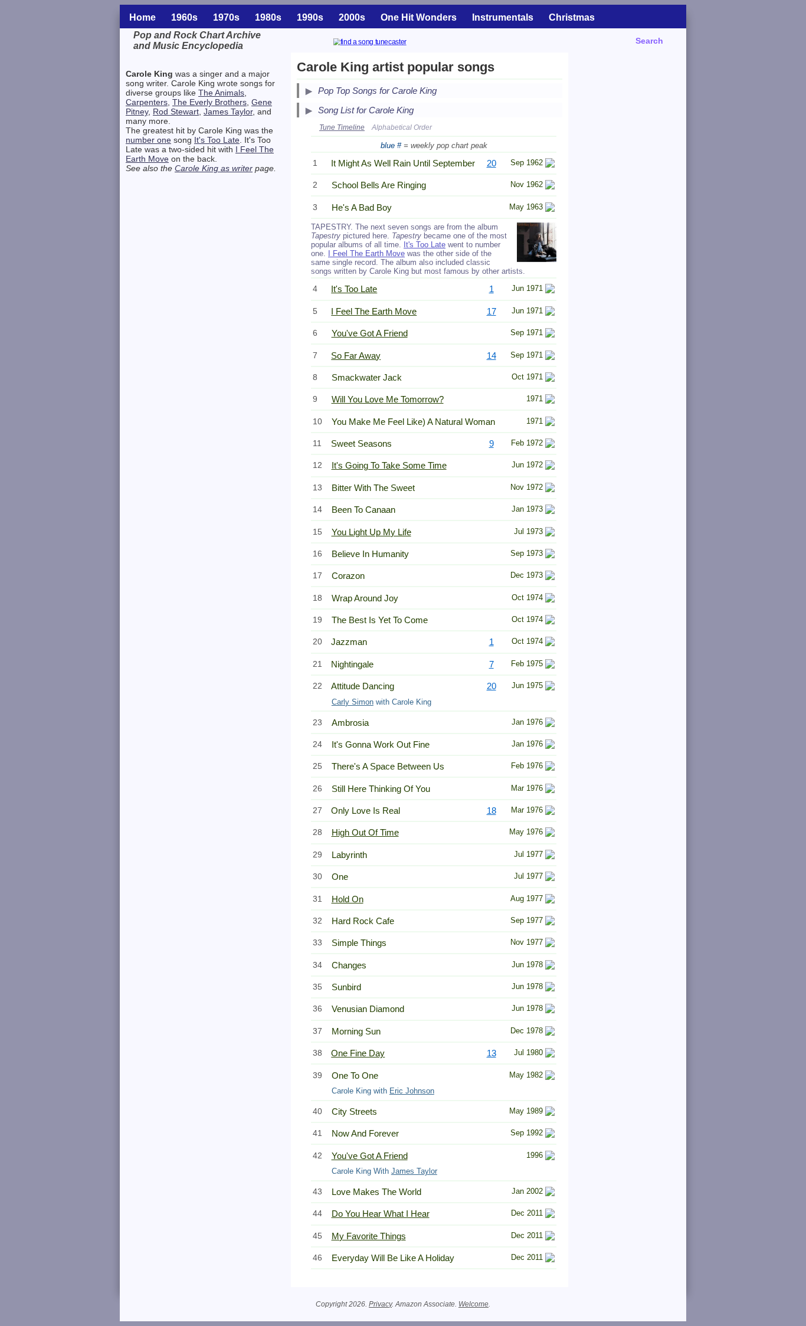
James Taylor (228, 111)
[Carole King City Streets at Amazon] (550, 1113)
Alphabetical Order (402, 127)
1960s (184, 17)
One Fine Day (358, 1053)
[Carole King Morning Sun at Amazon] (550, 1032)
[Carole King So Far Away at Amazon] (550, 357)
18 (491, 811)
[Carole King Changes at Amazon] (550, 966)
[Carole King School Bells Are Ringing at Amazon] (550, 186)
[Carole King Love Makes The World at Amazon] (550, 1193)
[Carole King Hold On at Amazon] (550, 900)
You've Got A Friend (370, 333)
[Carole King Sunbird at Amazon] (550, 988)
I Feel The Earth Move (366, 253)
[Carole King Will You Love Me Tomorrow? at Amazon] (550, 400)
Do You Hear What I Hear (381, 1214)
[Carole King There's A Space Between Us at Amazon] (550, 767)
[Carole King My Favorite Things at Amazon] (550, 1237)
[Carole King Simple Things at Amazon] (550, 944)
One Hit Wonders (419, 17)
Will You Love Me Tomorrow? (388, 399)
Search (649, 40)
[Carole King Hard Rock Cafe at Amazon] (550, 922)
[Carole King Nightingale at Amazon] (550, 665)
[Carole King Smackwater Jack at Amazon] (550, 379)
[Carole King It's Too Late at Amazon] (550, 290)
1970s (226, 17)
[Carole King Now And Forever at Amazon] (550, 1134)
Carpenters (147, 102)
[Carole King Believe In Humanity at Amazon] (550, 555)
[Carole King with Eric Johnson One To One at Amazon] (550, 1077)
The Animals (221, 92)
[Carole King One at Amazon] (550, 878)
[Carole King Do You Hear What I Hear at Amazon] (550, 1215)
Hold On (347, 899)
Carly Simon (352, 702)
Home (142, 17)
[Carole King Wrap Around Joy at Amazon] (550, 599)
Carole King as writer (214, 168)
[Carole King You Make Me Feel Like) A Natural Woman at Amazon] (550, 423)
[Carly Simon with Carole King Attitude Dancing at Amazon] (550, 687)
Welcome (473, 1304)
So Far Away (356, 356)
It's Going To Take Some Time (389, 465)
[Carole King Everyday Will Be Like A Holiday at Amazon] (550, 1259)
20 (491, 163)
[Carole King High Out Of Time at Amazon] (550, 834)
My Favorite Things (369, 1236)
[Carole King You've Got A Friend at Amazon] (550, 334)
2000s (352, 17)
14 (491, 356)
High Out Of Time (365, 832)
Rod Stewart (176, 111)
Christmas (572, 17)
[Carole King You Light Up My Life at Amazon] (550, 533)
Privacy (380, 1304)
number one (148, 140)
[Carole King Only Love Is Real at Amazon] (550, 812)
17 (491, 311)
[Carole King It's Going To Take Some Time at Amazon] (550, 466)
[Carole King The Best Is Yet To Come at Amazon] (550, 621)
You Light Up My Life (371, 532)
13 (491, 1053)
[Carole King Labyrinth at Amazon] (550, 856)
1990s (310, 17)
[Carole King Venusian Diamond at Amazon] (550, 1010)
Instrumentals (502, 17)
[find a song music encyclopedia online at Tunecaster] (384, 43)
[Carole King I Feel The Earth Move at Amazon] (550, 312)
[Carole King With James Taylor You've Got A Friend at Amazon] (550, 1157)
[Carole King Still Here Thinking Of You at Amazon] (550, 790)
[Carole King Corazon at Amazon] (550, 577)
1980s (268, 17)
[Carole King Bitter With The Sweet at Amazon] (550, 489)
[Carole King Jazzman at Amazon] (550, 643)
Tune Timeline (342, 127)
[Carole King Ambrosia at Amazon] (550, 724)
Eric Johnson (411, 1090)
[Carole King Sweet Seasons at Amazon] (550, 445)
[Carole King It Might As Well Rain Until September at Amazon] (550, 164)
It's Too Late (217, 140)
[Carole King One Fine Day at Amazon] (550, 1054)
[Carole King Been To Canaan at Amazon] (550, 511)
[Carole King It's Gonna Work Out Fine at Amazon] (550, 746)
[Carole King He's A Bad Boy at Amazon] (550, 209)
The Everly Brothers (209, 102)
